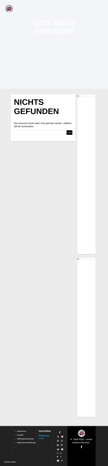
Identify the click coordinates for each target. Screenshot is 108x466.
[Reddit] (58, 449)
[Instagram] (57, 453)
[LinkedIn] (58, 445)
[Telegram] (62, 449)
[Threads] (58, 441)
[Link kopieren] (62, 461)
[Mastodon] (57, 456)
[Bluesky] (62, 437)
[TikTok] (61, 453)
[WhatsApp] (62, 441)
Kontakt (20, 435)
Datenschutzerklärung (26, 443)
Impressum (21, 431)
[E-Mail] (58, 461)
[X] (58, 437)
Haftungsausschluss (25, 439)
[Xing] (60, 456)
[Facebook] (59, 432)
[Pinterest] (62, 445)
